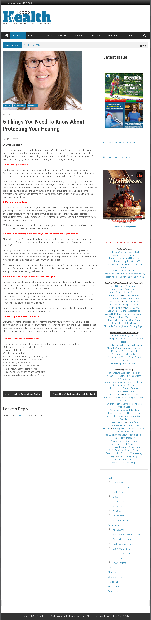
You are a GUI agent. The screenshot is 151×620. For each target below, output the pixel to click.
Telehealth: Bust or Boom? (124, 270)
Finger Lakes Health (115, 345)
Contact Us (131, 35)
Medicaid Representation (115, 435)
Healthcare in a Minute (123, 544)
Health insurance (118, 422)
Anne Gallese (132, 286)
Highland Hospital (134, 345)
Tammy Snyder (137, 326)
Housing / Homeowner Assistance (129, 428)
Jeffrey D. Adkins (123, 616)
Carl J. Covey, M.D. (32, 45)
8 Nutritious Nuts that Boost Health (124, 252)
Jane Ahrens (133, 298)
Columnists (34, 35)
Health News (118, 492)
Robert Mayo (131, 323)
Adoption (136, 373)
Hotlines (107, 428)
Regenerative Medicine (117, 447)
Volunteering (136, 453)
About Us (62, 35)
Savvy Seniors (119, 563)
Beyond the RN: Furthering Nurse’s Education (73, 394)
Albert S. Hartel (117, 286)
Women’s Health (120, 520)
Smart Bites (118, 558)
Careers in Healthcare (122, 539)
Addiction (125, 373)
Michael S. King (132, 317)
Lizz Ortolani (113, 311)
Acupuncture (114, 373)
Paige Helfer (113, 320)
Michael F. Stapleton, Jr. (133, 314)
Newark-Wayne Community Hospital (124, 348)
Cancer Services (130, 394)
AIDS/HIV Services (124, 379)
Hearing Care (136, 416)
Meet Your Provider (121, 553)
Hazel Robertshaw (117, 298)
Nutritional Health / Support (124, 444)
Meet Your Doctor (121, 487)
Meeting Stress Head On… (124, 255)
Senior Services (116, 450)
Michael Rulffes (116, 317)
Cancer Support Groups (115, 397)
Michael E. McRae (113, 314)
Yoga (133, 462)
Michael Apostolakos (130, 311)
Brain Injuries (116, 394)
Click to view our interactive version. (119, 143)
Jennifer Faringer (131, 301)
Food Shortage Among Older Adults (23, 394)
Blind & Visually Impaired (124, 391)
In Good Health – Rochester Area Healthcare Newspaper (60, 616)
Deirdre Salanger (131, 292)
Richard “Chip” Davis (130, 320)
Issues (49, 35)
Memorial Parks (136, 435)
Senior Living (135, 447)
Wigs (113, 456)
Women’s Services (120, 462)
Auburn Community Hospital (124, 335)
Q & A (115, 497)
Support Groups (132, 450)
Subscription (114, 35)
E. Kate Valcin (115, 295)
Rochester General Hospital (124, 351)
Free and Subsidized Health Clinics (124, 413)
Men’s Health (118, 506)
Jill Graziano (115, 305)
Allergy (116, 385)
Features (17, 35)
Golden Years (19, 106)
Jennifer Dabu (115, 301)
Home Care (132, 422)
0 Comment (14, 139)
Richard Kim (117, 323)
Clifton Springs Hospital (116, 339)
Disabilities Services (118, 410)
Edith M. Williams (131, 295)
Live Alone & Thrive (121, 549)
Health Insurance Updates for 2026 (124, 261)
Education (134, 410)
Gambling (124, 419)
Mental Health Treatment (124, 438)
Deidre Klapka (115, 292)
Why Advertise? (79, 35)
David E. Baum (131, 289)
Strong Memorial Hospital (124, 354)
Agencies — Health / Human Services (124, 376)
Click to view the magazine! (124, 226)
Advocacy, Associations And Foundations (124, 382)
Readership (97, 35)
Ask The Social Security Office (126, 534)
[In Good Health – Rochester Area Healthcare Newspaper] (6, 35)
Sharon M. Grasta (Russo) (116, 326)
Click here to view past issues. (117, 157)
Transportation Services (117, 453)
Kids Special (118, 511)
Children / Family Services (119, 404)
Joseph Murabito (130, 305)
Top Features (119, 501)
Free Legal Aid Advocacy (116, 416)
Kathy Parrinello (116, 308)
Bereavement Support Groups (124, 388)
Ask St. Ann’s (118, 530)
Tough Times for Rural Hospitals (124, 258)
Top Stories (32, 106)
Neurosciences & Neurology (124, 441)
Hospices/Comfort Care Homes (124, 425)
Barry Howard (116, 289)
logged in (19, 415)
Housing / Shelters (124, 431)
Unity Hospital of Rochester (124, 363)
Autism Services (128, 385)
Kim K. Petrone (132, 308)
